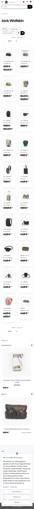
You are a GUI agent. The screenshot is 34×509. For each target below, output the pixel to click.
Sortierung (14, 29)
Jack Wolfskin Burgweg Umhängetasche (25, 204)
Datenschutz (14, 487)
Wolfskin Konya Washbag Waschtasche (24, 257)
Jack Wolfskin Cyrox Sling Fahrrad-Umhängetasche (8, 178)
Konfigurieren (17, 497)
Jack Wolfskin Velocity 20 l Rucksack (7, 122)
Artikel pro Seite (8, 33)
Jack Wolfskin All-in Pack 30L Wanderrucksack (8, 152)
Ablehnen (17, 502)
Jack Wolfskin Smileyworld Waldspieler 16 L (8, 310)
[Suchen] (30, 7)
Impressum (6, 487)
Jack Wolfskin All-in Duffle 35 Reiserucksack (8, 63)
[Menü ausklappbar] (2, 1)
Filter (5, 29)
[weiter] (16, 41)
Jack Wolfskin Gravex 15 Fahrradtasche (24, 152)
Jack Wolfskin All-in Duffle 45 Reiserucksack (25, 63)
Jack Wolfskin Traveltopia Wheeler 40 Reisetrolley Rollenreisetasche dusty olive (8, 204)
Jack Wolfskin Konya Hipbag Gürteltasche (7, 257)
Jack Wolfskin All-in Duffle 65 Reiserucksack (8, 92)
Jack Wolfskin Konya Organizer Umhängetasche (25, 283)
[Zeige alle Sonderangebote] (32, 394)
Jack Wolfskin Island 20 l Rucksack (24, 92)
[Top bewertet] (32, 345)
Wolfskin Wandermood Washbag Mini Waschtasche (24, 310)
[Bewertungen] (17, 385)
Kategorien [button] (4, 340)
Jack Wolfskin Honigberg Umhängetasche (25, 231)
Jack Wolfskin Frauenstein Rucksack (7, 231)
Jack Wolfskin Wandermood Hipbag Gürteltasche (24, 122)
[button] (23, 2)
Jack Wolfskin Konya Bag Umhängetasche (8, 283)
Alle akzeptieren (17, 491)
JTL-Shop (20, 506)
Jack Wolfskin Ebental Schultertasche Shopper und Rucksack (24, 178)
